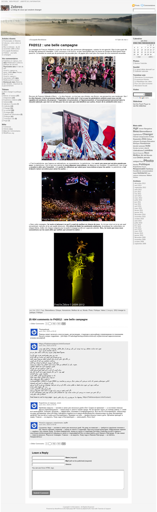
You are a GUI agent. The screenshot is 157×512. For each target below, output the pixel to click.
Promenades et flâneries (12, 41)
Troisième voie (9, 119)
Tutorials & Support (104, 509)
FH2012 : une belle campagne (10, 54)
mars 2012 (138, 198)
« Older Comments (37, 324)
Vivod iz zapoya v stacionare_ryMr (9, 77)
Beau (136, 131)
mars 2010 (138, 231)
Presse (144, 166)
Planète (135, 165)
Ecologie (7, 112)
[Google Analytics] (144, 97)
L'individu (6, 106)
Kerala (135, 148)
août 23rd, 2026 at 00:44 (47, 405)
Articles (8, 129)
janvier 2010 (139, 235)
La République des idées (143, 81)
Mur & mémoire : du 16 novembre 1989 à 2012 (11, 48)
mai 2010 (138, 227)
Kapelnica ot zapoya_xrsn (12, 61)
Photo (91, 310)
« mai (138, 57)
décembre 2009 (140, 237)
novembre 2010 (140, 217)
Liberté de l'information (12, 114)
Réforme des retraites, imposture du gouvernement (12, 84)
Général (6, 102)
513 (59, 324)
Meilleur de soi (77, 310)
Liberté (146, 148)
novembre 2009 (140, 239)
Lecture (141, 148)
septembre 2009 (140, 244)
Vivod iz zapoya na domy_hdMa (10, 71)
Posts (137, 5)
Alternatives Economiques (144, 77)
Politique (7, 116)
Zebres (16, 7)
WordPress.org (8, 133)
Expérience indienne (10, 100)
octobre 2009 (139, 241)
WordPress (58, 509)
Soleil (135, 173)
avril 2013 (138, 185)
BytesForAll (87, 509)
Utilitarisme (142, 175)
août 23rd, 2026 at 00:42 (47, 331)
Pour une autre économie (143, 84)
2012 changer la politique (12, 92)
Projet (5, 121)
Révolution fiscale (141, 86)
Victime (135, 177)
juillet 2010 (138, 223)
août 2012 (138, 189)
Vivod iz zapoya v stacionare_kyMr (53, 423)
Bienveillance (50, 310)
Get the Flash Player (140, 104)
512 (54, 324)
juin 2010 (138, 225)
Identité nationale (139, 146)
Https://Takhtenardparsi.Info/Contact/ (54, 344)
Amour (141, 129)
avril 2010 (138, 229)
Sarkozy (149, 169)
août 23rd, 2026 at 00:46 (47, 425)
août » (151, 57)
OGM (134, 157)
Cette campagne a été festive (65, 51)
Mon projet (14, 1)
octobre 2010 (139, 219)
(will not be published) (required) (78, 461)
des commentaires (11, 131)
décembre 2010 (140, 214)
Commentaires (149, 5)
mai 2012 (138, 194)
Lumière (148, 150)
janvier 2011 (139, 212)
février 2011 (139, 210)
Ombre (140, 157)
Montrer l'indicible (141, 63)
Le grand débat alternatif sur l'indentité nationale (144, 70)
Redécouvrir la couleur (11, 80)
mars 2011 (138, 208)
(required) (71, 457)
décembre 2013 (140, 183)
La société (7, 110)
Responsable (139, 169)
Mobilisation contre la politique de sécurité (12, 63)
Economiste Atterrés (142, 79)
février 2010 (139, 233)
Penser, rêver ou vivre (12, 73)
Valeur (103, 310)
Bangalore (148, 129)
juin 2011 (138, 202)
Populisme (137, 167)
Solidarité (142, 173)
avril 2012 (138, 196)
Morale (85, 310)
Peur (141, 161)
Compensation (143, 137)
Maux (146, 153)
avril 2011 (138, 206)
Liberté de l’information (30, 1)
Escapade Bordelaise (11, 51)
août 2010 (138, 221)
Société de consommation (143, 171)
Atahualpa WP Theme (73, 509)
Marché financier (138, 153)
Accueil (4, 1)
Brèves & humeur (9, 96)
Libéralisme (138, 150)
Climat (135, 137)
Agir (135, 128)
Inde (147, 145)
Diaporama (8, 98)
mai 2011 (138, 204)
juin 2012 (138, 192)
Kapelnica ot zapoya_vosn (50, 403)
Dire (144, 139)
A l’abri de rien (121, 40)
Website (68, 464)
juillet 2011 (138, 200)
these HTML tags (47, 468)
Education (151, 141)
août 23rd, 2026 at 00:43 (47, 345)
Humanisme (66, 310)
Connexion (7, 127)
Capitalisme (137, 134)
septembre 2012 (140, 187)
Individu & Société (9, 104)
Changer (7, 108)
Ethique (58, 310)
